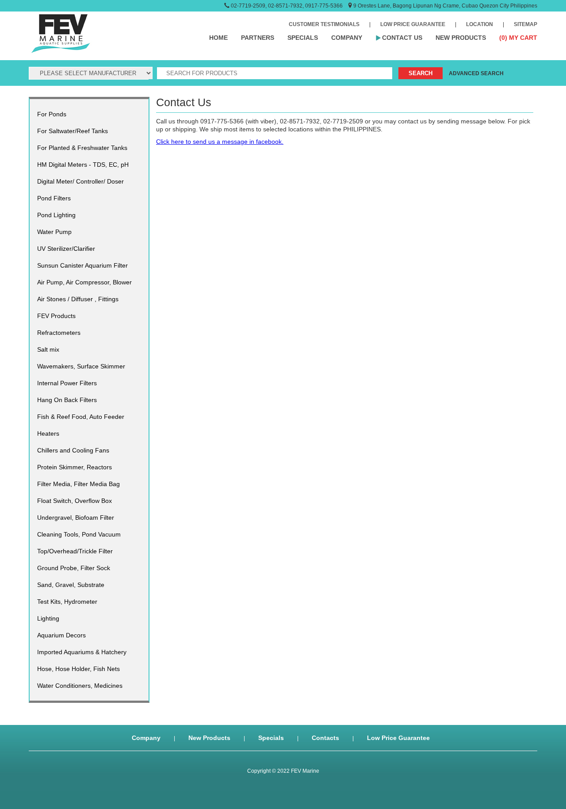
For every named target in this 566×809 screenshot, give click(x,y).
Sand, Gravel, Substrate (70, 584)
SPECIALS (302, 37)
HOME (218, 37)
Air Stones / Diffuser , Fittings (78, 299)
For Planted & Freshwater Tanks (82, 147)
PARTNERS (257, 37)
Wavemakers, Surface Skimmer (81, 366)
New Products (209, 737)
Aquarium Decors (61, 635)
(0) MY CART (518, 37)
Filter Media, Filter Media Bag (78, 483)
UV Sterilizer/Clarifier (66, 248)
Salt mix (48, 349)
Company (146, 737)
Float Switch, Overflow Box (74, 500)
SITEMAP (525, 24)
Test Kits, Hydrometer (67, 601)
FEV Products (56, 315)
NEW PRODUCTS (461, 37)
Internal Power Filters (67, 383)
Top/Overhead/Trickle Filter (75, 551)
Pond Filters (54, 198)
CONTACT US (402, 37)
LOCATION (479, 24)
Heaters (48, 433)
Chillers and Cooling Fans (73, 450)
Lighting (48, 618)
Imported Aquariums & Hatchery (81, 652)
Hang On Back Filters (67, 399)
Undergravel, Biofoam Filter (75, 517)
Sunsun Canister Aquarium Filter (82, 265)
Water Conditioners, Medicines (79, 685)
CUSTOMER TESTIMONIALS (324, 24)
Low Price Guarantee (398, 737)
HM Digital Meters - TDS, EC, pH (83, 164)
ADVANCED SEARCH (476, 73)
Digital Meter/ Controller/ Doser (80, 181)
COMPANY (346, 37)
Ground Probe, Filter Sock (73, 567)
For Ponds (51, 114)
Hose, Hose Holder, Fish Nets (78, 668)
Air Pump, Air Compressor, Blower (84, 282)
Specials (271, 737)
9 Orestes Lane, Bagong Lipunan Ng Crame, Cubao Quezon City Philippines (445, 6)
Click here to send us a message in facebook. (219, 141)
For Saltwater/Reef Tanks (72, 130)
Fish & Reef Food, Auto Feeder (80, 416)
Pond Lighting (56, 215)
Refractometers (58, 332)
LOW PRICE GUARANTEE (412, 24)
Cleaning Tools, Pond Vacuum (79, 534)
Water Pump (54, 231)
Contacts (325, 737)
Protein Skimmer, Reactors (74, 467)
